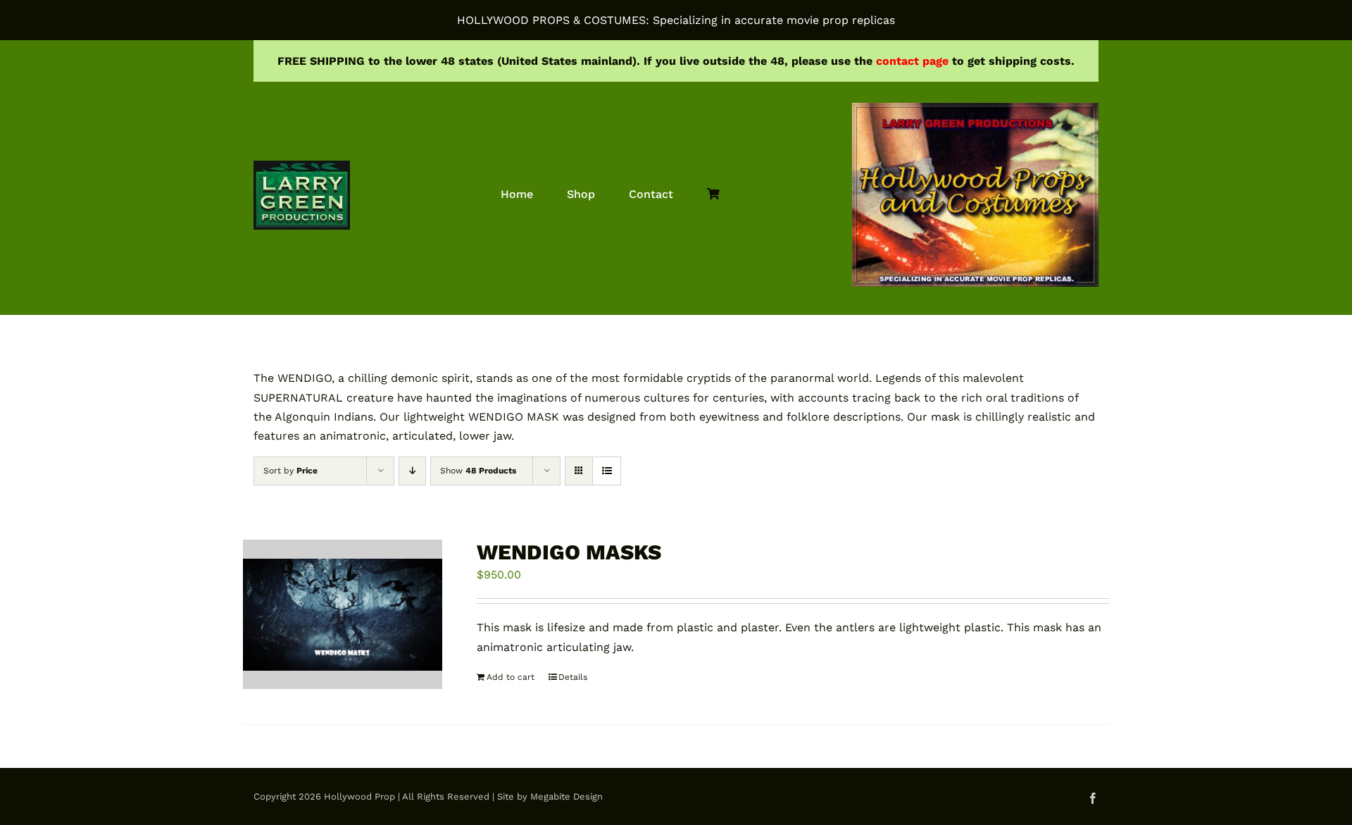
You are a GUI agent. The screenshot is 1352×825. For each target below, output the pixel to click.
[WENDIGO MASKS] (342, 614)
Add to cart (510, 677)
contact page (912, 61)
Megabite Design (566, 796)
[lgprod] (302, 166)
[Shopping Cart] (713, 195)
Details (572, 677)
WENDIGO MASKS (569, 552)
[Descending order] (412, 471)
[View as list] (606, 471)
